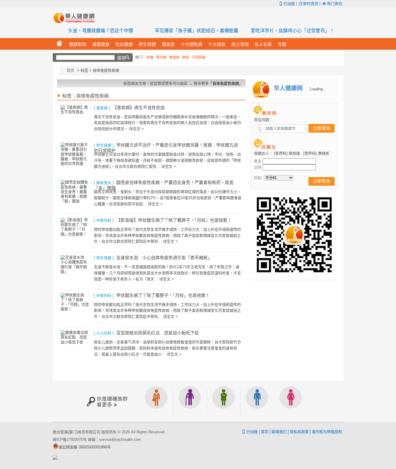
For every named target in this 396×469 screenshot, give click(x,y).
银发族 (190, 401)
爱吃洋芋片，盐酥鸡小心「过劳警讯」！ (292, 30)
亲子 (223, 401)
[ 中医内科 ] (104, 220)
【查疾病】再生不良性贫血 (138, 107)
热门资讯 (334, 3)
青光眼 (161, 57)
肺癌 (185, 57)
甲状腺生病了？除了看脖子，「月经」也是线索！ (163, 295)
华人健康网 (76, 18)
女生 (290, 401)
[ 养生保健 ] (104, 145)
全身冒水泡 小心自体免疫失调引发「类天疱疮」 (164, 257)
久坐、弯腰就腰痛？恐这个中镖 (100, 30)
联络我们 (279, 432)
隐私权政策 (299, 432)
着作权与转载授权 (327, 432)
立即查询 (321, 128)
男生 (257, 401)
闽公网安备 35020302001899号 (85, 447)
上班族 (156, 401)
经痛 (149, 57)
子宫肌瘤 (199, 57)
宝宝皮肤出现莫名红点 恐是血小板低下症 (157, 332)
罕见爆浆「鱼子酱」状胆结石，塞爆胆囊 (196, 30)
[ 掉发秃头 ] (104, 183)
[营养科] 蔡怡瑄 (287, 153)
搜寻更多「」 (218, 83)
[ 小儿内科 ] (104, 333)
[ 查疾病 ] (102, 108)
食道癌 (174, 57)
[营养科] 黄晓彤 (316, 153)
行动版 (289, 3)
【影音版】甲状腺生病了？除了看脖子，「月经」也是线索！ (174, 220)
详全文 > (136, 129)
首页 (70, 70)
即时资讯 (310, 3)
